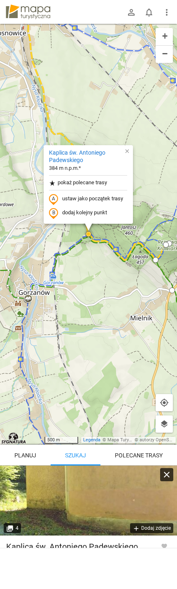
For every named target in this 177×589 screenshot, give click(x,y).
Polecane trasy (139, 455)
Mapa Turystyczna (125, 440)
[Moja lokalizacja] (164, 402)
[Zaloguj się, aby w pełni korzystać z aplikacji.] (164, 546)
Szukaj (75, 455)
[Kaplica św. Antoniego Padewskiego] (88, 501)
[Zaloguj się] (131, 12)
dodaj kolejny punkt (84, 212)
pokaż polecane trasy (82, 182)
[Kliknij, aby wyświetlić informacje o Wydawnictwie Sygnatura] (13, 438)
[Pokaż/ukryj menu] (166, 12)
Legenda (91, 440)
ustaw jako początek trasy (92, 198)
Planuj (25, 455)
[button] (88, 234)
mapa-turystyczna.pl (28, 12)
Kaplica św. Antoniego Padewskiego (77, 156)
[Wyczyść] (166, 474)
